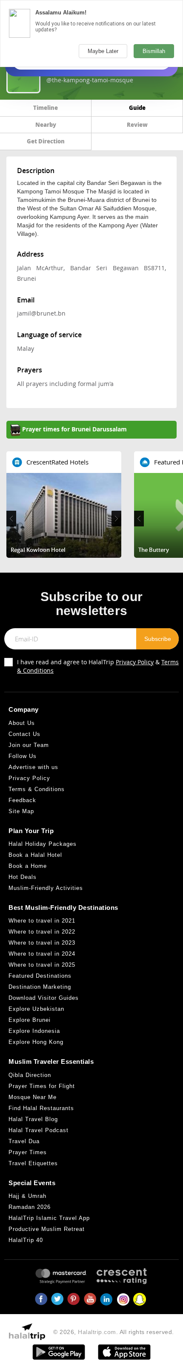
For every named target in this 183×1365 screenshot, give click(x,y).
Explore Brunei (30, 1020)
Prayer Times (28, 1152)
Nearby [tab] (45, 124)
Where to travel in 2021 (42, 920)
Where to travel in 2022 (42, 932)
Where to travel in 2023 (42, 943)
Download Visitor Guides (44, 998)
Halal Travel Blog (33, 1119)
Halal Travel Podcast (39, 1130)
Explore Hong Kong (36, 1042)
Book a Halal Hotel (35, 855)
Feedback (22, 800)
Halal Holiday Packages (43, 844)
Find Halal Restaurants (41, 1108)
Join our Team (29, 745)
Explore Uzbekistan (36, 1009)
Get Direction (46, 141)
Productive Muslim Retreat (47, 1229)
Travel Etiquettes (33, 1163)
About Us (22, 723)
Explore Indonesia (34, 1031)
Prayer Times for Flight (42, 1086)
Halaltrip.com (97, 1332)
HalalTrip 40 (26, 1240)
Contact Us (24, 734)
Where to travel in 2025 (42, 965)
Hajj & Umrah (27, 1196)
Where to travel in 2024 (42, 954)
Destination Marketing (40, 987)
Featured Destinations (40, 976)
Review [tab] (137, 124)
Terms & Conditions (37, 789)
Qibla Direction (30, 1075)
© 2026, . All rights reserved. (113, 1332)
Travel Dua (24, 1141)
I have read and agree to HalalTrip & (98, 666)
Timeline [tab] (45, 107)
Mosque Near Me (33, 1097)
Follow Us (23, 756)
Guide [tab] (137, 107)
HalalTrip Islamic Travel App (49, 1218)
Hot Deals (23, 877)
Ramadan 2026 (30, 1207)
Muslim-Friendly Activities (46, 888)
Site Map (21, 811)
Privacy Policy (135, 662)
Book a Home (28, 866)
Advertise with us (33, 767)
